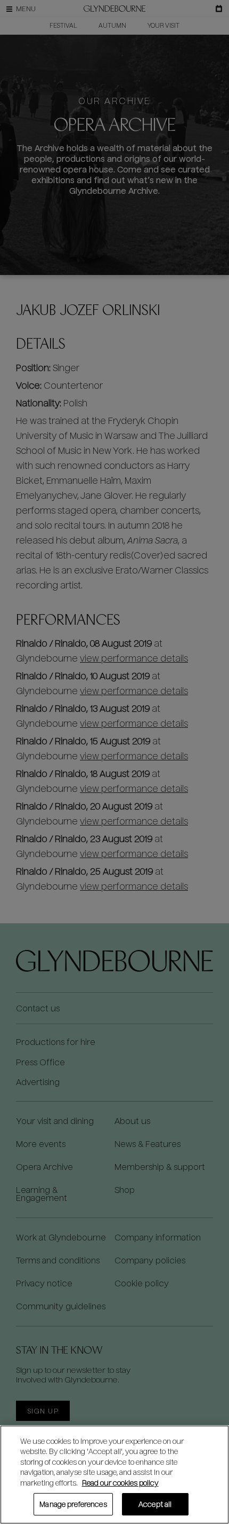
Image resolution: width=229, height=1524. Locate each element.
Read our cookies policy (120, 1482)
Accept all (154, 1504)
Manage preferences (73, 1504)
